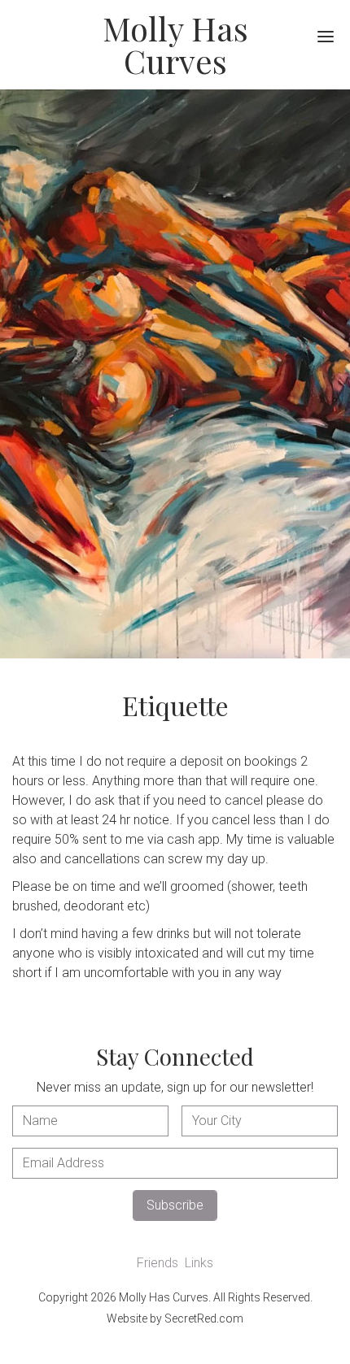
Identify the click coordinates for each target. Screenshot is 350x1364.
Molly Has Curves (175, 44)
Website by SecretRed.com (175, 1318)
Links (199, 1263)
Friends (157, 1263)
